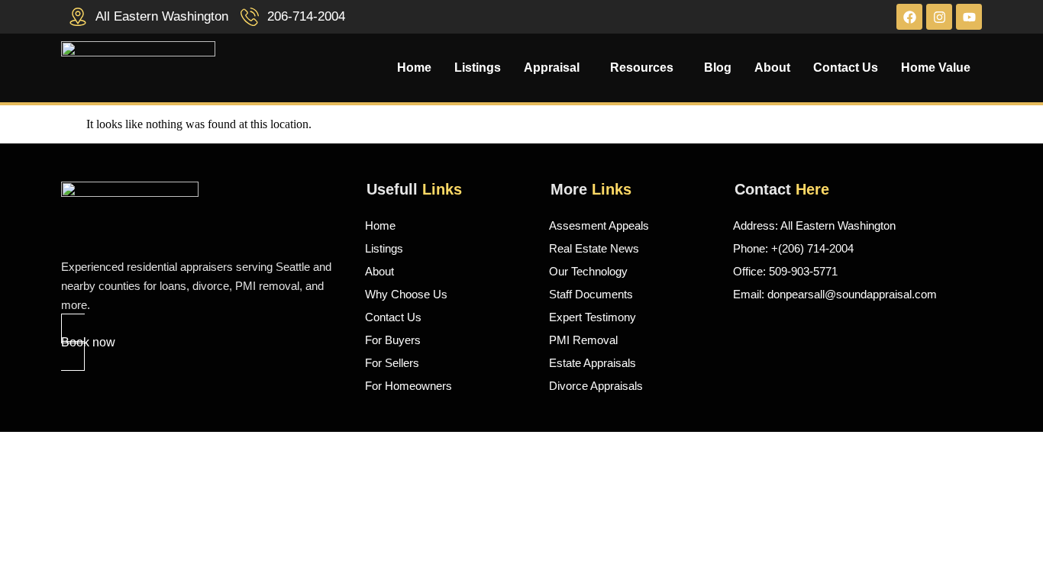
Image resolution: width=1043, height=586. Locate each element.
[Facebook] (909, 17)
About (772, 68)
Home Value (935, 68)
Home (414, 68)
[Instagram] (939, 17)
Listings (477, 68)
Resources (641, 68)
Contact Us (845, 68)
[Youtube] (969, 17)
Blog (717, 68)
